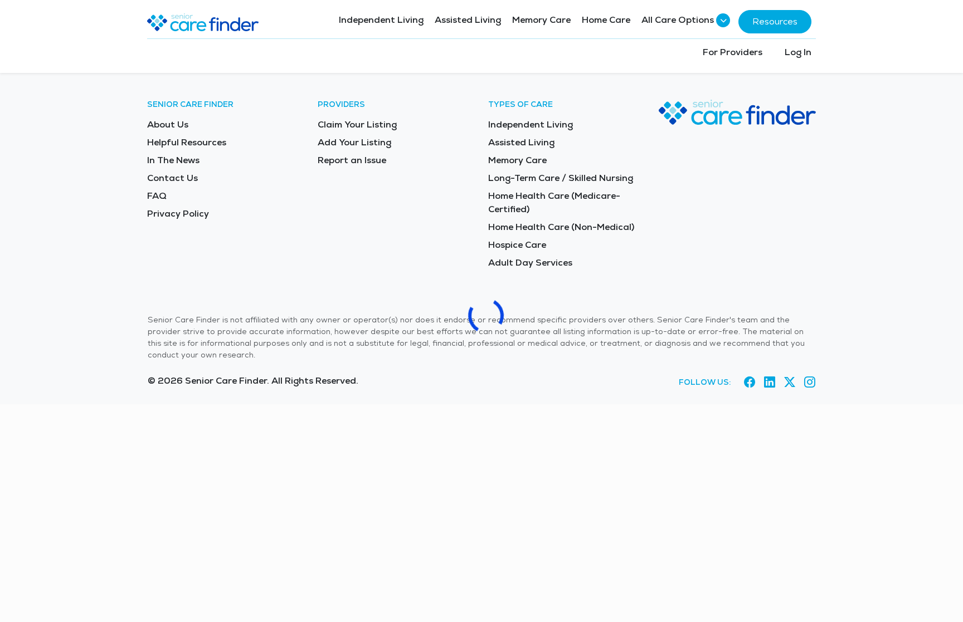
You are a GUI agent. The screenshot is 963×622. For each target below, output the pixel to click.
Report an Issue (352, 160)
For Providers (732, 52)
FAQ (157, 196)
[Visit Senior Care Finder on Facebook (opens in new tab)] (749, 382)
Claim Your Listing (357, 124)
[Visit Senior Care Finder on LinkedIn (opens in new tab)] (769, 382)
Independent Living (381, 20)
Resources (774, 21)
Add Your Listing (354, 142)
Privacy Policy (178, 213)
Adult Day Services (530, 262)
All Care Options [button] (677, 20)
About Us (167, 124)
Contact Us (172, 178)
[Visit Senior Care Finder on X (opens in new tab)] (789, 382)
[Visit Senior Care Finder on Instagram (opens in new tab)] (809, 382)
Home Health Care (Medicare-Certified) (554, 202)
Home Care (606, 20)
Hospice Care (517, 245)
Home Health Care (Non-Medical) (561, 227)
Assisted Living (468, 20)
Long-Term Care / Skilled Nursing (560, 178)
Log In (798, 52)
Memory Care (541, 20)
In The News (173, 160)
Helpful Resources (186, 142)
